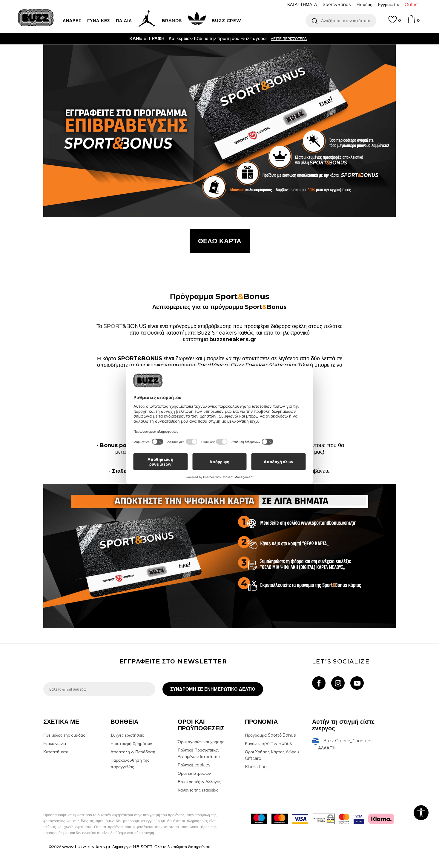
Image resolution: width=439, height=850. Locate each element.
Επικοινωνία (54, 743)
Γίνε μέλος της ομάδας (64, 735)
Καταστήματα (55, 751)
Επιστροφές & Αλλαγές (199, 781)
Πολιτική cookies (194, 765)
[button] (341, 20)
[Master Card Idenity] (344, 819)
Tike (302, 365)
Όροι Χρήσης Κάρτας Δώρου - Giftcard (273, 755)
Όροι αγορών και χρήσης (201, 741)
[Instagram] (338, 683)
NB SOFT (143, 846)
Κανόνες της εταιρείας (198, 790)
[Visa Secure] (359, 819)
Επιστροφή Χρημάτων (131, 743)
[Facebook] (319, 683)
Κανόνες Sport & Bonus (268, 743)
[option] (219, 38)
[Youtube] (357, 683)
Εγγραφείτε (388, 4)
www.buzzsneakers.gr (86, 846)
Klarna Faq (256, 766)
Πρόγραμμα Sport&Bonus (270, 735)
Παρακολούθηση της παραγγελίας (129, 763)
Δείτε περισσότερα (289, 38)
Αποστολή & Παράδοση (132, 751)
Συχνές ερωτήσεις (127, 735)
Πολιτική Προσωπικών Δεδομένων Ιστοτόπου (199, 753)
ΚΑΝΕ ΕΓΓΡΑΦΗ (147, 38)
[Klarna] (381, 819)
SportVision (212, 365)
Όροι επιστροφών (194, 773)
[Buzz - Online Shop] (36, 18)
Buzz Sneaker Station (259, 365)
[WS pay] (324, 819)
